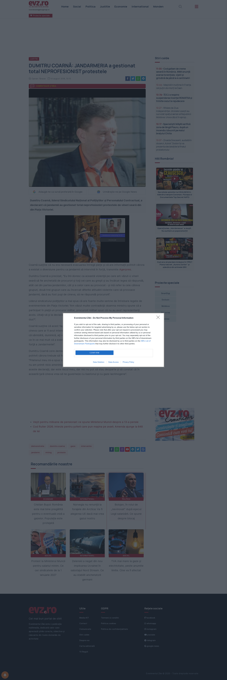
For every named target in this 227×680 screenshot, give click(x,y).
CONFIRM (94, 353)
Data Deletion (98, 362)
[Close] (158, 318)
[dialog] (113, 340)
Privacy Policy (128, 362)
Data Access (113, 362)
